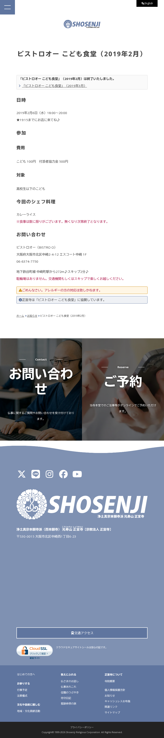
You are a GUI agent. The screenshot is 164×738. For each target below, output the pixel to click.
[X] (21, 476)
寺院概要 (110, 681)
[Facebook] (63, 476)
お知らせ (110, 695)
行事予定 (22, 690)
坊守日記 (66, 698)
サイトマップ (112, 712)
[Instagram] (49, 476)
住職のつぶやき (70, 692)
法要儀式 (22, 695)
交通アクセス (84, 633)
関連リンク (111, 707)
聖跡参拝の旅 (68, 703)
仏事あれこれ (68, 687)
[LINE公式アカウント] (35, 476)
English (149, 3)
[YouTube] (77, 476)
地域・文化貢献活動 (28, 711)
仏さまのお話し (70, 681)
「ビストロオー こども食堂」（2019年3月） (54, 86)
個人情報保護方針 (115, 690)
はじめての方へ (26, 674)
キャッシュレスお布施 (117, 701)
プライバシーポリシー (82, 727)
